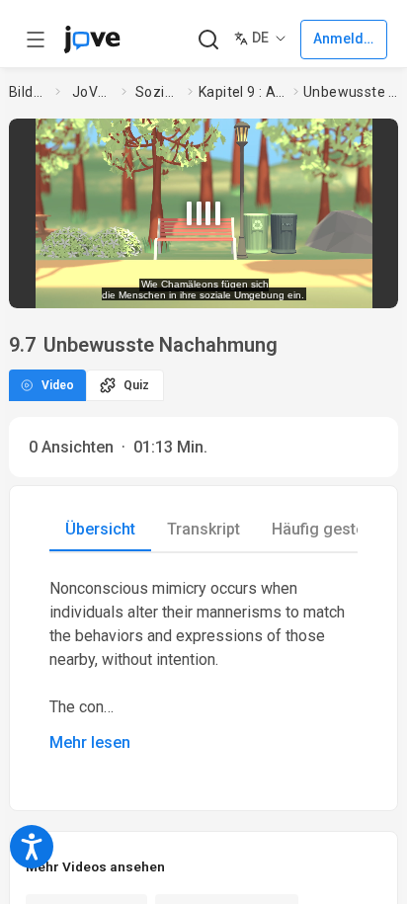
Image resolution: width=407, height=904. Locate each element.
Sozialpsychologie (157, 92)
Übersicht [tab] (100, 529)
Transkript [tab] (203, 529)
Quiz (136, 385)
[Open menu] (35, 39)
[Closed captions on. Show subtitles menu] (364, 286)
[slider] (130, 287)
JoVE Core (93, 92)
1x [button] (327, 286)
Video (57, 385)
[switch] (241, 286)
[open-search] (208, 40)
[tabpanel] (203, 666)
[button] (380, 137)
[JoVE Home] (92, 39)
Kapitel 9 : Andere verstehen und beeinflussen (242, 92)
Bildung (28, 92)
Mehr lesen (89, 742)
